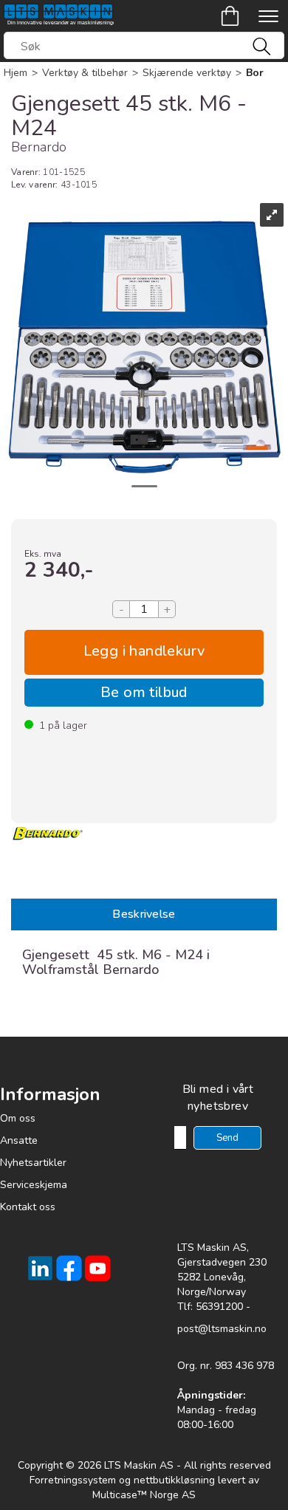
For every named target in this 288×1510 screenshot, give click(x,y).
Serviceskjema (33, 1185)
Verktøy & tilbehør (85, 73)
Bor (255, 73)
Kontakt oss (27, 1207)
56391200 (219, 1307)
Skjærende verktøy (187, 73)
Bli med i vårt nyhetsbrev (218, 1097)
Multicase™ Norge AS (144, 1495)
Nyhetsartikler (33, 1163)
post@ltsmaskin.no (222, 1329)
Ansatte (19, 1140)
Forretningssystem (73, 1480)
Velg (144, 652)
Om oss (17, 1118)
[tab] (144, 914)
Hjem (15, 73)
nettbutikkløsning (174, 1480)
